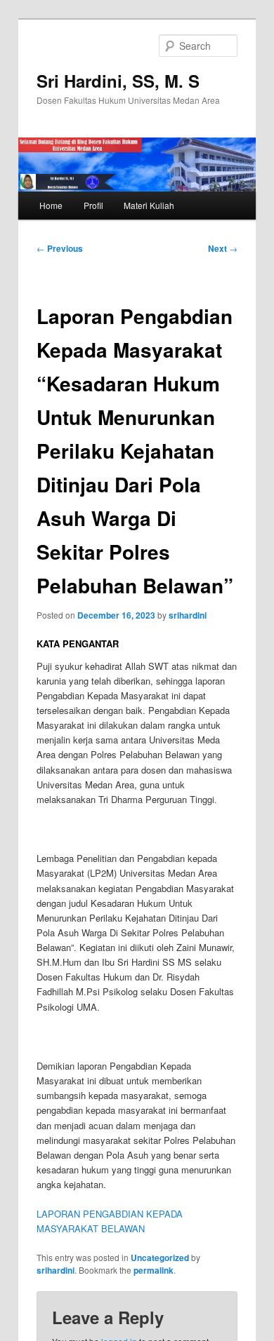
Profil (93, 205)
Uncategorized (160, 1257)
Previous (60, 248)
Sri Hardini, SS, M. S (118, 81)
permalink (153, 1270)
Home (51, 205)
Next (222, 248)
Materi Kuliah (149, 205)
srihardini (188, 615)
